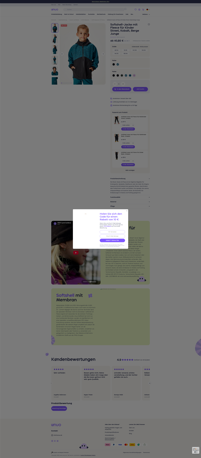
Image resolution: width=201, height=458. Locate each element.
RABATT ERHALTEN (112, 240)
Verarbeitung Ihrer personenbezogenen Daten (110, 245)
